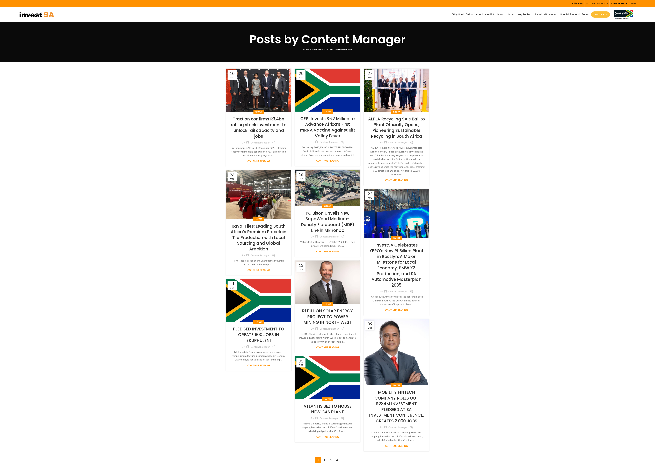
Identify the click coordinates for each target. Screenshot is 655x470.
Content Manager (353, 39)
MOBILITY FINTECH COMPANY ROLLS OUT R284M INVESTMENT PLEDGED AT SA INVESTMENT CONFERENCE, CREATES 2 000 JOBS (396, 406)
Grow (258, 112)
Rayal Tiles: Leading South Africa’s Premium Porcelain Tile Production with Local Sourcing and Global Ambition (258, 237)
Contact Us (600, 14)
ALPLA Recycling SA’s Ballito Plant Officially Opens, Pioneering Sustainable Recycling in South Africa (396, 127)
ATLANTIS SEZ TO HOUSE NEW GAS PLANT (327, 409)
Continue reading (258, 161)
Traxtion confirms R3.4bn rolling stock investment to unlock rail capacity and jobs (259, 127)
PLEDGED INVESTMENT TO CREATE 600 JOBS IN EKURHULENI (258, 334)
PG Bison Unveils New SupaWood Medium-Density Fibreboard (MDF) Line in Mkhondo (327, 221)
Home (306, 49)
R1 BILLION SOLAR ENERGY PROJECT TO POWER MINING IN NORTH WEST (327, 316)
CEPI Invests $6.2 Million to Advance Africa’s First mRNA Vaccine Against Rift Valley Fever (327, 127)
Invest (327, 111)
